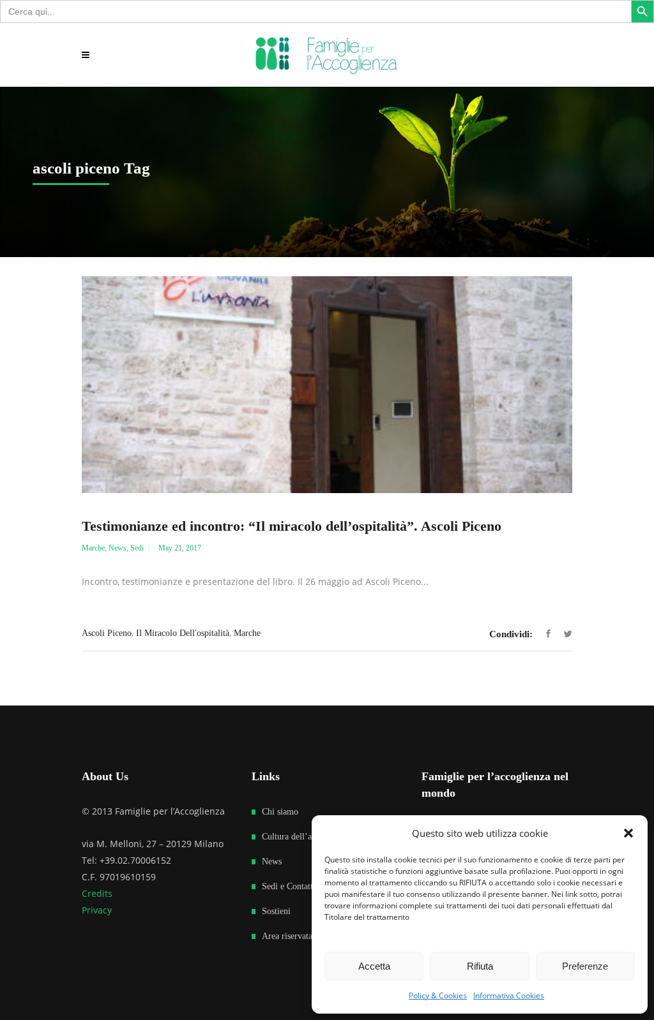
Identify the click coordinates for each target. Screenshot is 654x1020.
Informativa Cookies (508, 995)
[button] (628, 833)
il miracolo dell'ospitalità (182, 633)
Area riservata (287, 936)
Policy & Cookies (438, 995)
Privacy (97, 910)
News (117, 547)
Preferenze (585, 966)
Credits (97, 893)
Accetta (374, 966)
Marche (93, 547)
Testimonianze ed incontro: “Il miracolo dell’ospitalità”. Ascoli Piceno (291, 526)
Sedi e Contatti (289, 886)
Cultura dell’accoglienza (305, 836)
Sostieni (276, 911)
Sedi (137, 547)
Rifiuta (480, 966)
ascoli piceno (107, 633)
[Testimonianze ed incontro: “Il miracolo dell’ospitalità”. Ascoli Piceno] (327, 384)
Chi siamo (280, 812)
